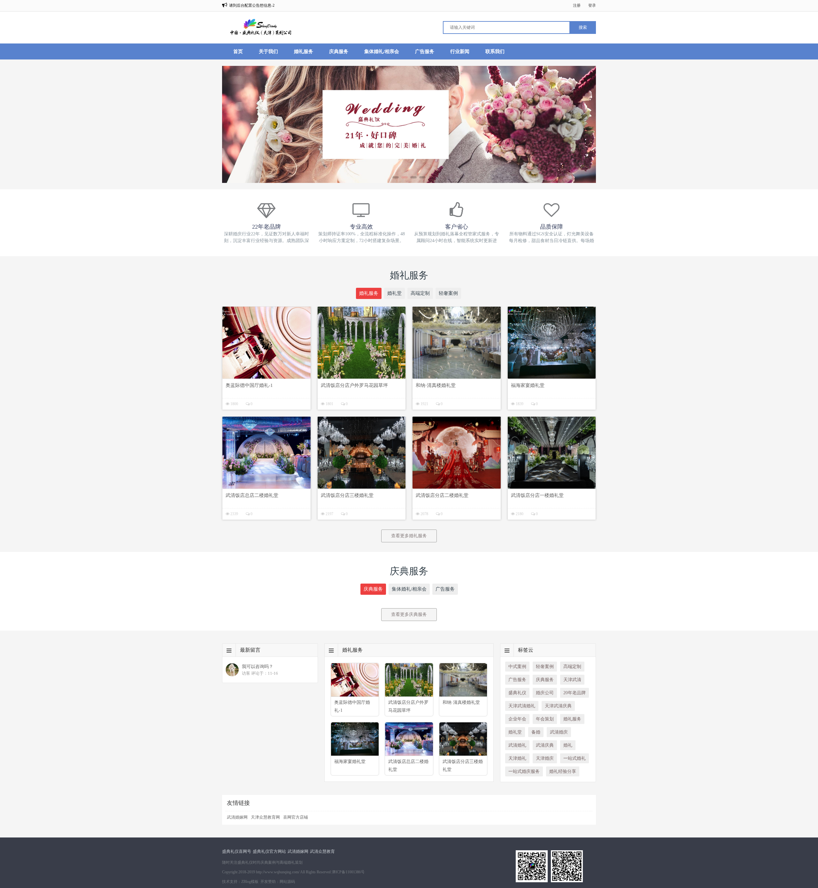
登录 (592, 5)
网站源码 (287, 881)
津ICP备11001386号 (348, 872)
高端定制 (420, 293)
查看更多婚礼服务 (409, 535)
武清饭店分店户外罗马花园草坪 (354, 385)
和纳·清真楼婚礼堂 (436, 385)
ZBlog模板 (250, 881)
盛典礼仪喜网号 (236, 851)
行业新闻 (459, 51)
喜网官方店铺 (295, 817)
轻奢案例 (448, 293)
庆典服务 (338, 51)
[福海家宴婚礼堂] (552, 343)
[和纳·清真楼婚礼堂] (457, 343)
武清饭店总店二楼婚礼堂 (252, 495)
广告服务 (424, 51)
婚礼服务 (303, 51)
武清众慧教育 (322, 851)
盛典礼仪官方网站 (269, 851)
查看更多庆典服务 (409, 614)
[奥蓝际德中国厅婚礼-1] (266, 343)
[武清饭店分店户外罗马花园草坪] (362, 343)
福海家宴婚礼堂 (527, 385)
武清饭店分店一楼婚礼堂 (537, 495)
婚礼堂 (394, 293)
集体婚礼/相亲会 (381, 51)
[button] (395, 177)
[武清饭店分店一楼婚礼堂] (552, 453)
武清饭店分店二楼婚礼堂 (442, 495)
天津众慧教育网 (265, 817)
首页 (238, 51)
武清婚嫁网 (237, 817)
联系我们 (495, 51)
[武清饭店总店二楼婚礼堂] (266, 453)
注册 (577, 5)
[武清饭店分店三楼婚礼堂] (362, 453)
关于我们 (268, 51)
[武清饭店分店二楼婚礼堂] (457, 453)
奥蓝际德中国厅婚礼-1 (249, 385)
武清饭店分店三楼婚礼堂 (347, 495)
